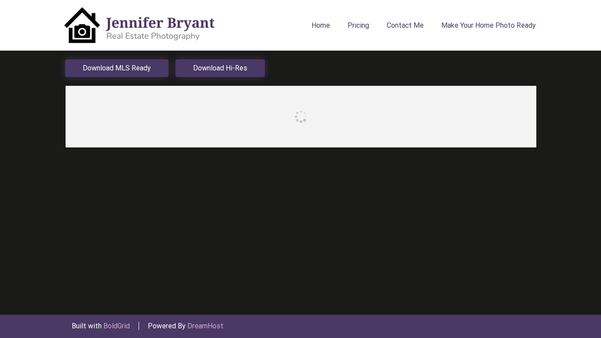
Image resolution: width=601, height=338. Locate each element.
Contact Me (405, 25)
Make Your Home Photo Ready (488, 25)
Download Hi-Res (220, 68)
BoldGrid (116, 326)
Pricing (358, 25)
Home (320, 25)
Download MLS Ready (117, 68)
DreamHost (205, 326)
